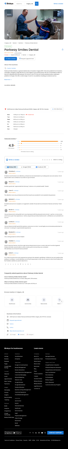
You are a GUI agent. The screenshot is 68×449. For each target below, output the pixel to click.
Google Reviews (19, 382)
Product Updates (38, 373)
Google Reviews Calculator (52, 365)
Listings (6, 356)
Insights (6, 395)
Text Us (11, 324)
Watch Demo (37, 361)
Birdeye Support (49, 380)
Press (35, 371)
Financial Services (19, 405)
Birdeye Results (38, 383)
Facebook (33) (42, 167)
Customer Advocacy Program (53, 384)
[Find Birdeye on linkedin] (36, 432)
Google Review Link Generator (53, 370)
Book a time (37, 364)
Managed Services (50, 356)
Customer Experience (20, 392)
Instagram (31, 334)
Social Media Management (22, 394)
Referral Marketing (19, 377)
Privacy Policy (19, 440)
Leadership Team (38, 359)
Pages (6, 364)
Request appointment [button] (15, 320)
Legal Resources (38, 386)
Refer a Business (49, 382)
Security (25, 440)
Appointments (8, 379)
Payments (7, 383)
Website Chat (18, 380)
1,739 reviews (17, 52)
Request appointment (27, 58)
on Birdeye (18, 171)
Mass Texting (7, 381)
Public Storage (18, 418)
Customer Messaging (20, 375)
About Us (36, 356)
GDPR (30, 440)
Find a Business (49, 375)
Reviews (6, 359)
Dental (15, 43)
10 (28, 264)
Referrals (6, 361)
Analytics (6, 408)
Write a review (58, 4)
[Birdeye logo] (9, 4)
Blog (35, 368)
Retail (16, 423)
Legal (16, 413)
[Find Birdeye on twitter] (33, 432)
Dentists (20, 43)
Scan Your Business (50, 372)
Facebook (22, 334)
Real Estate (18, 420)
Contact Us (37, 388)
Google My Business (20, 384)
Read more (7, 79)
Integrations (7, 411)
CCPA (37, 440)
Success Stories (38, 378)
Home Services (18, 410)
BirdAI (5, 406)
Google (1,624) (27, 167)
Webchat (6, 374)
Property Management (21, 415)
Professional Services (50, 359)
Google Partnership (7, 414)
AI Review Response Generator (53, 367)
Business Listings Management (23, 389)
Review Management (20, 367)
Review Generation (20, 370)
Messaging (7, 390)
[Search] (36, 4)
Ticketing (6, 400)
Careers (36, 376)
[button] (5, 264)
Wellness (17, 425)
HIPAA (33, 440)
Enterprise (17, 359)
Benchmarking (8, 397)
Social (5, 376)
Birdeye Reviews (38, 381)
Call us (11, 327)
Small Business (19, 356)
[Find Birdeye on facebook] (30, 432)
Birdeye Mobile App (9, 417)
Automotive (18, 401)
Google (14, 334)
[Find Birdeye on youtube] (42, 432)
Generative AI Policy (45, 440)
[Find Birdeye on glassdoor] (45, 432)
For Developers (49, 377)
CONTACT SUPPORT (55, 433)
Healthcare (18, 408)
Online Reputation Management (23, 372)
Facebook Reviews (19, 387)
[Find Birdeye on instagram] (39, 432)
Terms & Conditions (9, 440)
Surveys (6, 392)
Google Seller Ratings (7, 367)
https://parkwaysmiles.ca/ (17, 331)
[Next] (61, 301)
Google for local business (21, 365)
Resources (36, 366)
